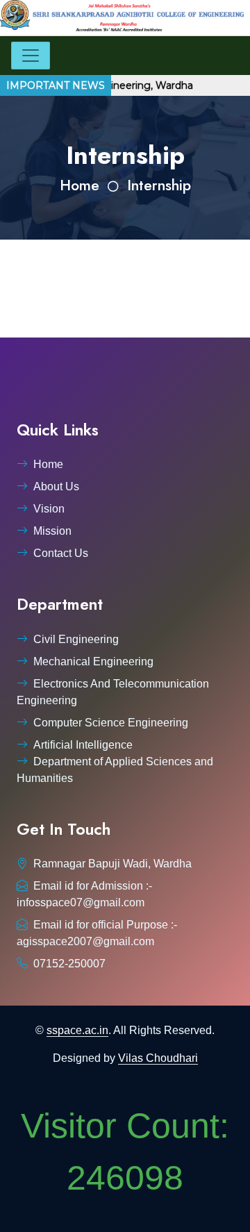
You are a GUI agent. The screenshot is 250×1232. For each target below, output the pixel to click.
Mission (52, 531)
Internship (159, 185)
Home (79, 185)
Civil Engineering (76, 639)
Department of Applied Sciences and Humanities (115, 770)
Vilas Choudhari (158, 1058)
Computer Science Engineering (110, 723)
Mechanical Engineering (93, 661)
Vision (49, 509)
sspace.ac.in (77, 1030)
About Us (56, 486)
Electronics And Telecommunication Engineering (113, 692)
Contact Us (60, 553)
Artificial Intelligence (83, 745)
